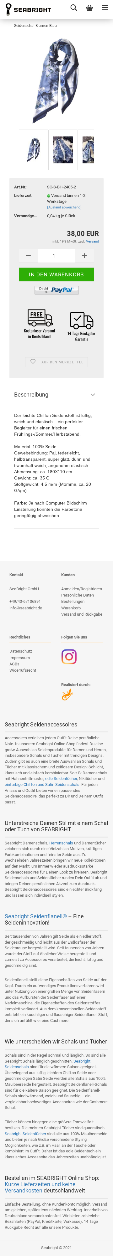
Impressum (19, 657)
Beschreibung (31, 394)
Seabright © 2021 (56, 1247)
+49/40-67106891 (25, 601)
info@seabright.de (25, 608)
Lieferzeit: (23, 195)
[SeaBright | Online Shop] (26, 9)
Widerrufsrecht (22, 670)
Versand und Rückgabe (81, 614)
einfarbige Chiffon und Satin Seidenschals (42, 784)
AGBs (14, 664)
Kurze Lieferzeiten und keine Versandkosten (40, 1187)
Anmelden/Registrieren (81, 589)
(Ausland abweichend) (64, 207)
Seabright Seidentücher (25, 1133)
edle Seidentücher (61, 778)
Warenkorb (71, 608)
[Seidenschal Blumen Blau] (56, 81)
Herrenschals (61, 843)
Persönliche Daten (77, 595)
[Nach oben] (95, 1246)
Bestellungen (72, 601)
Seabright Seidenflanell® (36, 916)
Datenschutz (20, 651)
